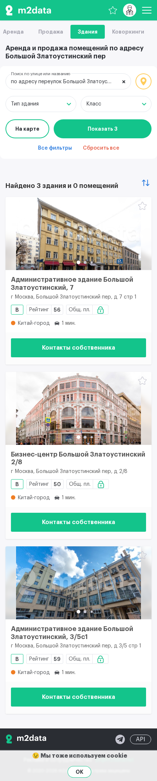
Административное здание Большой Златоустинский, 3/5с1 (72, 633)
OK (79, 771)
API (140, 739)
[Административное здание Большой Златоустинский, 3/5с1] (78, 582)
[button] (78, 262)
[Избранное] (112, 10)
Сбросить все (101, 148)
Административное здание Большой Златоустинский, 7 (72, 283)
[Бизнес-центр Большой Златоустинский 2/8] (78, 408)
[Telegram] (120, 739)
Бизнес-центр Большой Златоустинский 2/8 (78, 458)
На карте (27, 128)
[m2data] (28, 10)
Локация (143, 81)
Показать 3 (103, 128)
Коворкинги (128, 31)
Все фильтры (55, 148)
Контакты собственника (78, 348)
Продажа (50, 31)
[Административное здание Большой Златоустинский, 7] (78, 233)
